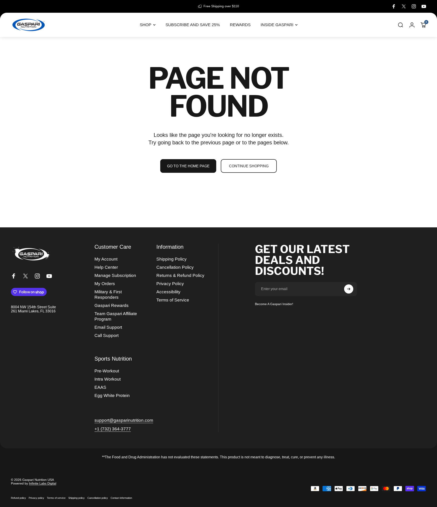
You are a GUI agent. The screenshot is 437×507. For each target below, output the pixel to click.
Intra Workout (107, 379)
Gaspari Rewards (111, 305)
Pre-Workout (106, 371)
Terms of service (56, 498)
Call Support (106, 335)
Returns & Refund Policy (180, 275)
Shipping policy (76, 498)
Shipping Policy (171, 259)
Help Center (106, 267)
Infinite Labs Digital (42, 483)
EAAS (100, 387)
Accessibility (168, 291)
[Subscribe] (348, 289)
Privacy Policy (170, 283)
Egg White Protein (112, 395)
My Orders (104, 283)
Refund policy (18, 498)
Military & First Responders (108, 294)
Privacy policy (36, 498)
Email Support (108, 327)
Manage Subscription (115, 275)
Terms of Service (172, 300)
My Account (105, 259)
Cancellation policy (97, 498)
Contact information (121, 498)
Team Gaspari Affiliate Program (115, 316)
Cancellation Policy (175, 267)
